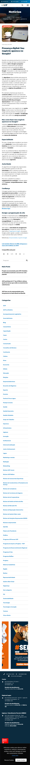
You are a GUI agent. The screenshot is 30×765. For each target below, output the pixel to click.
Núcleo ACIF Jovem (8, 470)
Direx (4, 360)
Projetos (5, 560)
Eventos (5, 394)
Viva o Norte (6, 615)
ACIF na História (8, 310)
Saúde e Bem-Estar (8, 581)
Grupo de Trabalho (8, 419)
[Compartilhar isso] (8, 254)
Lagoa (5, 453)
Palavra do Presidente (9, 531)
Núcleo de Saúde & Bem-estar (12, 514)
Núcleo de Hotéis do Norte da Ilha (13, 501)
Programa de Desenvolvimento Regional (15, 548)
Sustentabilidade (8, 598)
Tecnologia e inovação (9, 607)
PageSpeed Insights (15, 231)
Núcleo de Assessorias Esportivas (13, 478)
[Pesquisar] (27, 260)
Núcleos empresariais (9, 522)
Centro (5, 339)
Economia (6, 365)
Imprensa (6, 424)
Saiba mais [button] (15, 755)
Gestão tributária (8, 415)
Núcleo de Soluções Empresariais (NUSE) (15, 518)
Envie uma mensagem (16, 676)
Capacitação (7, 331)
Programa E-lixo (8, 552)
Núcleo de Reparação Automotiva (13, 510)
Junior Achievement (9, 449)
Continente (6, 352)
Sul (4, 594)
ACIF (4, 306)
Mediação (6, 462)
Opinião (5, 527)
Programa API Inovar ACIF (10, 539)
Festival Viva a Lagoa (9, 398)
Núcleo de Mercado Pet (10, 506)
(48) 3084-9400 (10, 674)
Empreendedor (13, 238)
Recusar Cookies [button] (9, 760)
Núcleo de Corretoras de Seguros (13, 493)
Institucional (7, 441)
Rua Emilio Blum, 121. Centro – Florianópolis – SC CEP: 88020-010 (12, 683)
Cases (5, 335)
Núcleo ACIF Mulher (9, 474)
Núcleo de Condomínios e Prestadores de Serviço (15, 483)
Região (5, 569)
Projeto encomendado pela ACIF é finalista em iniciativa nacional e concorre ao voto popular (14, 272)
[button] (22, 5)
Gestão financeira (8, 411)
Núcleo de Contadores (9, 489)
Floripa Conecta (8, 403)
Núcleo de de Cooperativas (11, 497)
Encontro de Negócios (9, 386)
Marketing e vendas (9, 457)
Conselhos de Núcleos (9, 348)
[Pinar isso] (20, 254)
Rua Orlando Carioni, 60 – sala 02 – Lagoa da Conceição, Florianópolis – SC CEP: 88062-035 (16, 699)
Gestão (5, 407)
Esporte (5, 390)
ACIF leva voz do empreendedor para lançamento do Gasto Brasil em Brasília (13, 292)
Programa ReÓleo (8, 556)
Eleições (5, 377)
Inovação (6, 436)
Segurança (6, 586)
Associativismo (7, 318)
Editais (5, 369)
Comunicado (7, 344)
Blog (4, 322)
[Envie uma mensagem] (9, 676)
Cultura (5, 356)
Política (5, 535)
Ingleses (5, 432)
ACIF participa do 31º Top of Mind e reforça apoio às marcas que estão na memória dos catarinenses (15, 283)
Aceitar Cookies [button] (21, 760)
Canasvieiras (7, 327)
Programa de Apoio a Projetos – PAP (14, 544)
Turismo (5, 611)
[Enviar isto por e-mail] (4, 254)
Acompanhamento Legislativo (12, 314)
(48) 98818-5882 (23, 674)
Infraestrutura (7, 428)
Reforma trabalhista (9, 565)
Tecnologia (6, 603)
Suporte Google (22, 238)
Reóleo (5, 573)
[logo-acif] (4, 5)
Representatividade (9, 577)
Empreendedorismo (9, 381)
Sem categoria (7, 590)
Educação (6, 373)
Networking (6, 466)
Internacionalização (9, 445)
